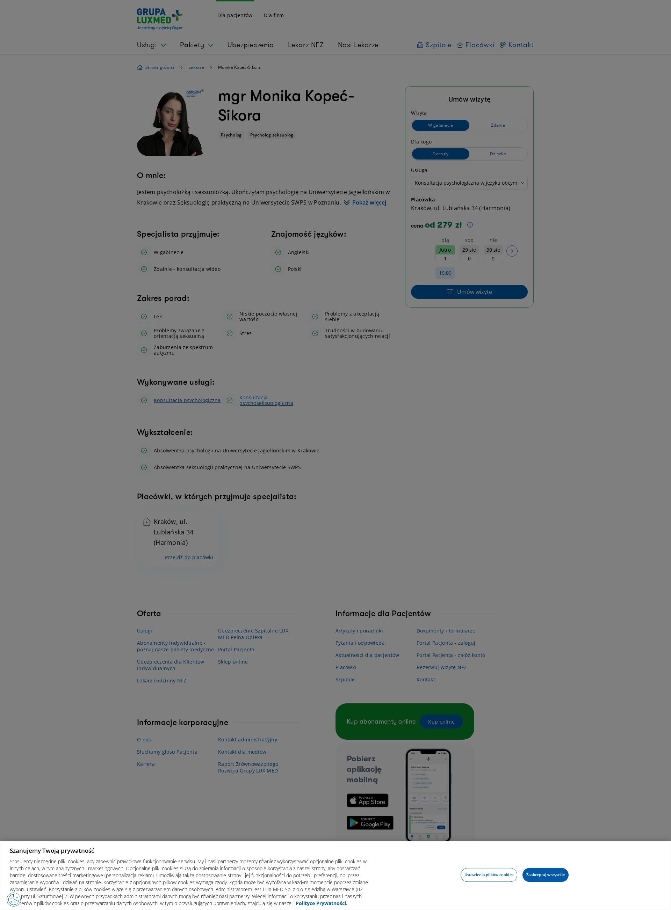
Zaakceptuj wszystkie (545, 875)
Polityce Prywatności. (321, 903)
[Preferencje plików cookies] (14, 900)
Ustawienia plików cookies (488, 875)
